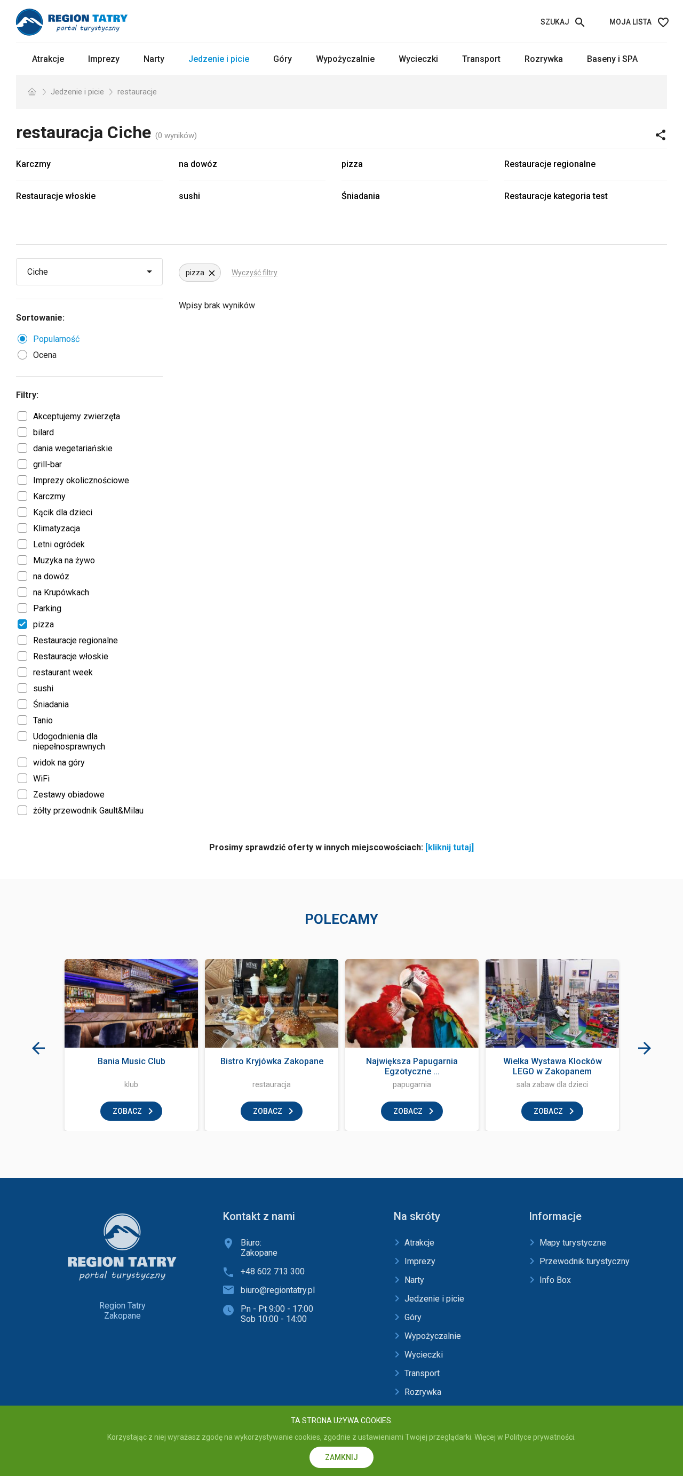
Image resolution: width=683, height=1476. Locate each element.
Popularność (56, 339)
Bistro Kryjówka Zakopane (271, 1061)
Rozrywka (544, 59)
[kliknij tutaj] (449, 847)
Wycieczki (418, 59)
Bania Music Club (131, 1061)
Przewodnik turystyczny (584, 1261)
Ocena (45, 355)
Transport (481, 59)
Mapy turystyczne (572, 1243)
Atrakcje (48, 59)
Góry (282, 59)
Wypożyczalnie (345, 59)
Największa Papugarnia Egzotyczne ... (412, 1066)
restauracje (137, 92)
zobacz (127, 1111)
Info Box (555, 1280)
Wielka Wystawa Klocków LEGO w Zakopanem (552, 1066)
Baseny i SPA (612, 59)
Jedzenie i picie (218, 59)
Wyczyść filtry (254, 272)
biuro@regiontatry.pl (278, 1290)
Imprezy (104, 59)
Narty (154, 59)
